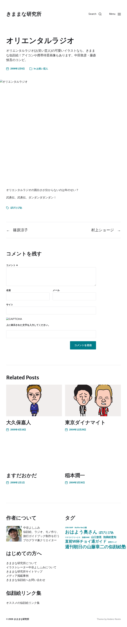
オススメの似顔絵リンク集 (23, 602)
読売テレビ (112, 542)
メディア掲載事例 (17, 575)
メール (56, 290)
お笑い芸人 (42, 68)
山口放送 (96, 537)
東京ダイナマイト (85, 422)
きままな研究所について (21, 563)
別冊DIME (86, 537)
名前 (8, 290)
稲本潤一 (75, 475)
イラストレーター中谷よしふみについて (31, 567)
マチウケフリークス (72, 537)
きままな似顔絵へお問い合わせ (25, 580)
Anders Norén (114, 619)
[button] (95, 14)
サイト (9, 304)
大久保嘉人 (18, 422)
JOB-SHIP (69, 527)
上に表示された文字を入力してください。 (28, 325)
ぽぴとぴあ (16, 207)
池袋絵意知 (109, 537)
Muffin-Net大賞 (81, 527)
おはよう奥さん (81, 531)
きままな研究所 (24, 14)
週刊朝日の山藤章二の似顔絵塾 (95, 546)
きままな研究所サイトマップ (24, 571)
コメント (12, 265)
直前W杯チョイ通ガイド (86, 541)
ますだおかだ (21, 475)
